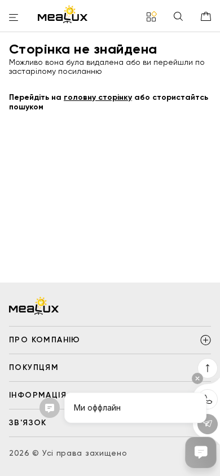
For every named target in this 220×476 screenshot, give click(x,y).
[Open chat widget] (201, 452)
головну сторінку (98, 97)
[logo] (62, 14)
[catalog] (152, 17)
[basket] (206, 16)
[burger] (13, 18)
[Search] (178, 17)
